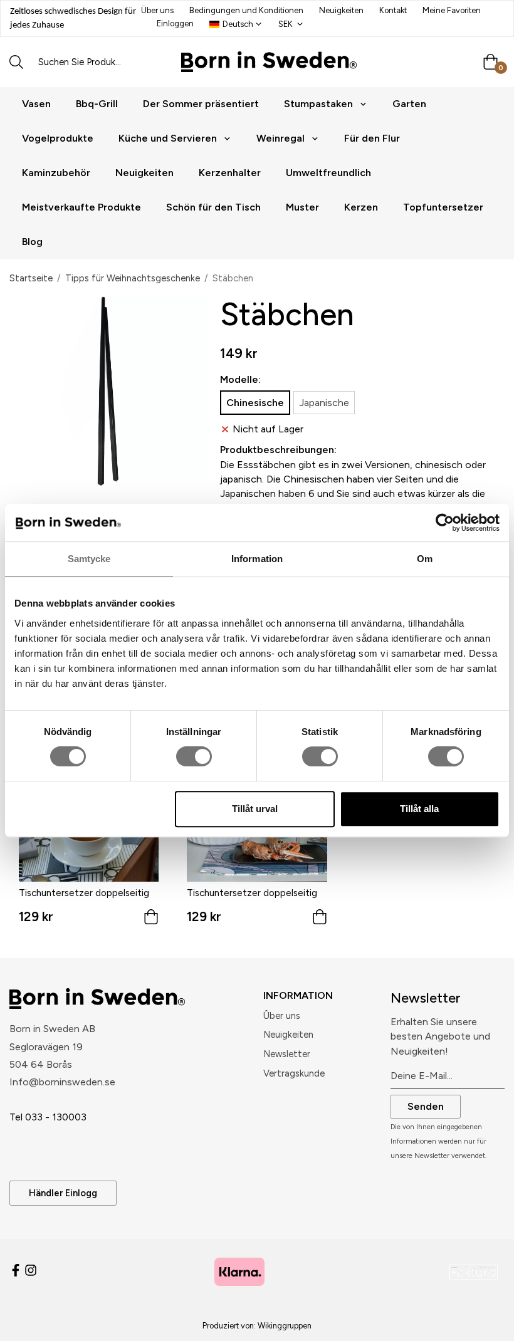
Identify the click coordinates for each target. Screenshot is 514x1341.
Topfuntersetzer (443, 207)
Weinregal (280, 138)
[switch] (194, 756)
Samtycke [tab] (89, 558)
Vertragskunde (294, 1073)
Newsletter (286, 1054)
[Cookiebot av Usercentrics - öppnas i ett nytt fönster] (445, 522)
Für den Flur (372, 138)
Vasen (36, 104)
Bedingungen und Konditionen (246, 10)
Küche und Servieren (167, 138)
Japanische (324, 403)
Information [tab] (257, 558)
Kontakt (393, 10)
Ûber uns (281, 1015)
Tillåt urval (255, 808)
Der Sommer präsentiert (201, 104)
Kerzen (361, 207)
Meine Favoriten (451, 10)
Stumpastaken (318, 104)
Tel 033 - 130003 (48, 1117)
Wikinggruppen (285, 1325)
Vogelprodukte (57, 138)
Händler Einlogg (63, 1193)
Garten (409, 104)
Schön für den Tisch (213, 207)
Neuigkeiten (341, 10)
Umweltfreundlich (328, 173)
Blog (32, 242)
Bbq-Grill (97, 104)
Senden (425, 1106)
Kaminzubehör (56, 173)
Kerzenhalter (230, 173)
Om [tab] (425, 558)
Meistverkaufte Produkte (81, 207)
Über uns (157, 10)
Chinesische (255, 403)
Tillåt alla (419, 808)
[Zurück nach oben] (487, 1324)
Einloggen (175, 23)
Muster (302, 207)
